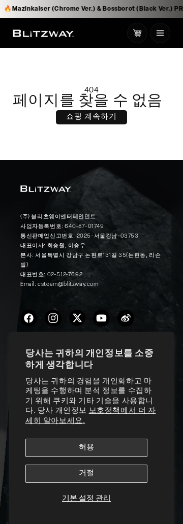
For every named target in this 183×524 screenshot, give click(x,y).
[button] (160, 33)
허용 (86, 447)
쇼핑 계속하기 (91, 117)
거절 (86, 473)
